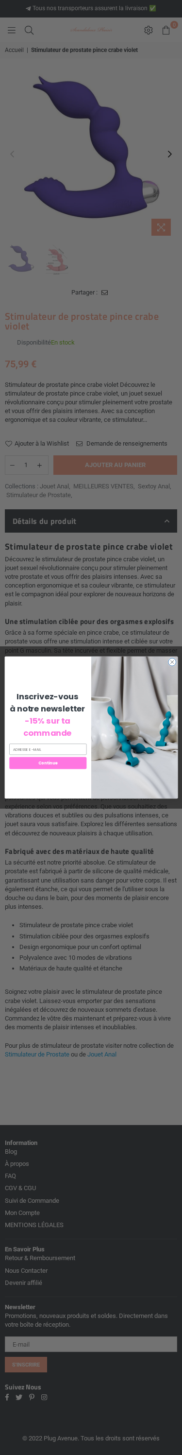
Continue (47, 762)
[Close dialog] (172, 662)
